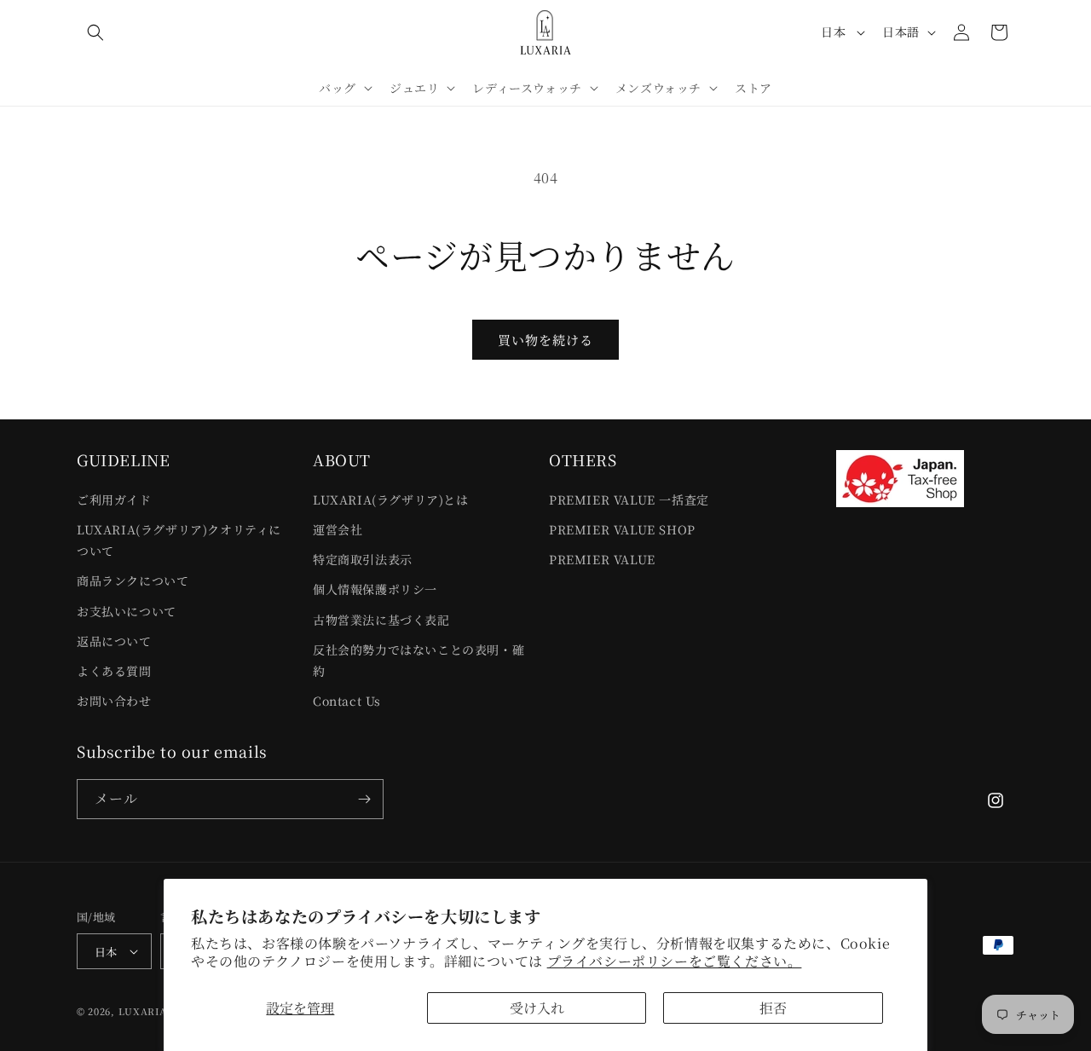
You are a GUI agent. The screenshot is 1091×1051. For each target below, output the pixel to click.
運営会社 (337, 529)
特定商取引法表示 (363, 559)
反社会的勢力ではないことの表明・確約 (418, 660)
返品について (114, 641)
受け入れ (537, 1008)
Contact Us (347, 700)
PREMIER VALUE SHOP (622, 529)
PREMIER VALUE (602, 559)
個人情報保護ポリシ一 (375, 589)
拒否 (773, 1008)
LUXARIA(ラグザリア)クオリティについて (179, 540)
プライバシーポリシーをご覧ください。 (674, 961)
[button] (95, 32)
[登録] (364, 799)
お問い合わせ (114, 700)
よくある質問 (114, 670)
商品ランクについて (132, 580)
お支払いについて (126, 611)
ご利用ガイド (114, 499)
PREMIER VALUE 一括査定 (629, 499)
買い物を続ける (545, 340)
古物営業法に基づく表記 (381, 619)
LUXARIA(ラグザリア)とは (391, 499)
